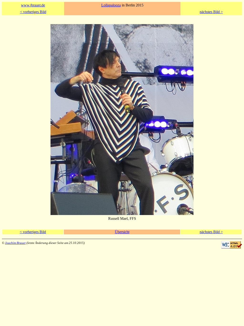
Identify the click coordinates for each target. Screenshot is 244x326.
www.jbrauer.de (33, 5)
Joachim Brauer (15, 243)
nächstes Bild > (211, 12)
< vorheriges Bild (33, 12)
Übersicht (122, 232)
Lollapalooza (111, 5)
